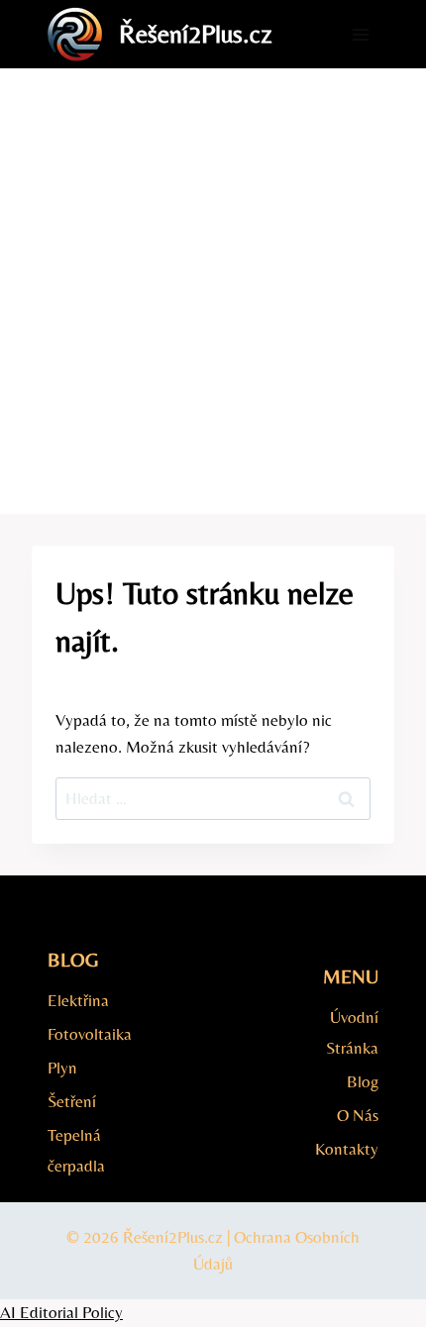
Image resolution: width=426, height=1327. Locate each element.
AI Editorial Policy (61, 1312)
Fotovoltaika (89, 1034)
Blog (362, 1081)
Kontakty (346, 1149)
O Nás (357, 1115)
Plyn (62, 1067)
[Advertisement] (213, 291)
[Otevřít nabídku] (360, 34)
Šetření (72, 1101)
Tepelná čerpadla (76, 1150)
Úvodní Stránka (352, 1032)
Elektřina (78, 1000)
